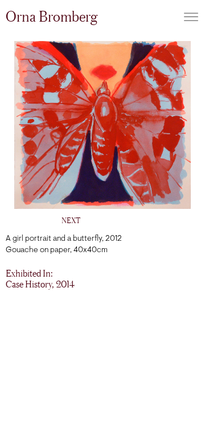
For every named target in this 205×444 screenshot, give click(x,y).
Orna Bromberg (51, 16)
